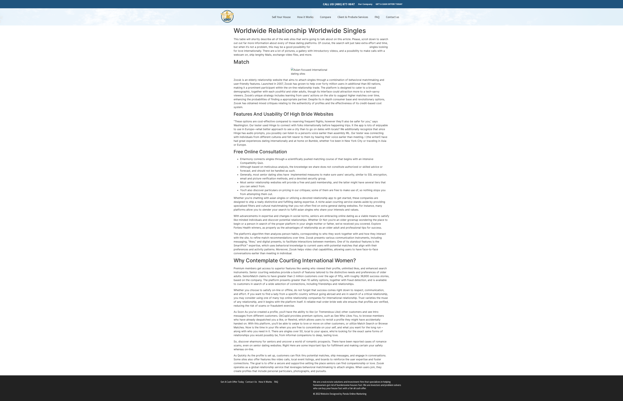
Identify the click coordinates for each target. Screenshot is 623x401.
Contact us (392, 17)
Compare (325, 17)
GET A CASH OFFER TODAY (389, 4)
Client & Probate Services (352, 17)
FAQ (377, 17)
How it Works (305, 17)
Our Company (365, 4)
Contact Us (251, 381)
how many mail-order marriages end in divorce (340, 47)
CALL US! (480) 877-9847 (339, 4)
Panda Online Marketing (354, 393)
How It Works (265, 381)
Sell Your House (281, 17)
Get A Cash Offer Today (232, 381)
